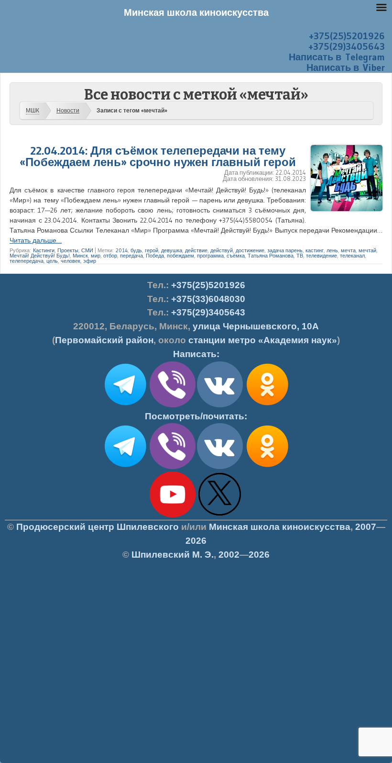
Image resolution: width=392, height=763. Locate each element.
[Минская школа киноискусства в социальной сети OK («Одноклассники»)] (267, 405)
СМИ (87, 250)
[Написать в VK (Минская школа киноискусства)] (220, 405)
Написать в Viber (345, 67)
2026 (196, 541)
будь (136, 250)
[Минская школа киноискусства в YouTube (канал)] (173, 515)
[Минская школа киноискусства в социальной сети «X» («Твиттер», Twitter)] (220, 515)
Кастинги (43, 250)
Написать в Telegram (337, 57)
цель (52, 261)
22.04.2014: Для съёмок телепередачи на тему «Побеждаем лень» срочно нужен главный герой (158, 156)
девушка (171, 250)
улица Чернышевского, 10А (256, 326)
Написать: (196, 354)
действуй (221, 250)
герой (151, 250)
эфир (89, 261)
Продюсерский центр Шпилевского (97, 527)
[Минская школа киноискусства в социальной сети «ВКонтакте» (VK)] (220, 467)
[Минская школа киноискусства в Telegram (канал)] (125, 467)
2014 (122, 250)
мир (95, 255)
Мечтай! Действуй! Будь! (40, 255)
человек (70, 261)
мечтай (367, 250)
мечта (348, 250)
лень (332, 250)
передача (131, 255)
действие (196, 250)
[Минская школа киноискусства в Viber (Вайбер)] (173, 467)
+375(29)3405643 (346, 46)
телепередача (27, 261)
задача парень (285, 250)
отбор (110, 255)
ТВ (299, 255)
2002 (229, 555)
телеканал (352, 255)
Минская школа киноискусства (279, 527)
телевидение (321, 255)
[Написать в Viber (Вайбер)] (173, 405)
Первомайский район (104, 340)
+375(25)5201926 (347, 36)
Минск (80, 255)
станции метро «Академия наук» (262, 340)
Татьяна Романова (271, 255)
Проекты (67, 250)
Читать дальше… (36, 240)
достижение (250, 250)
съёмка (236, 255)
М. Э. (172, 555)
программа (210, 255)
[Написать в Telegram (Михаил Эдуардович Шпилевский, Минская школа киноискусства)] (125, 405)
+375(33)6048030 (208, 299)
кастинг (314, 250)
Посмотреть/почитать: (196, 416)
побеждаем (180, 255)
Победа (155, 255)
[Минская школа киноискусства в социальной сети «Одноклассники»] (267, 467)
